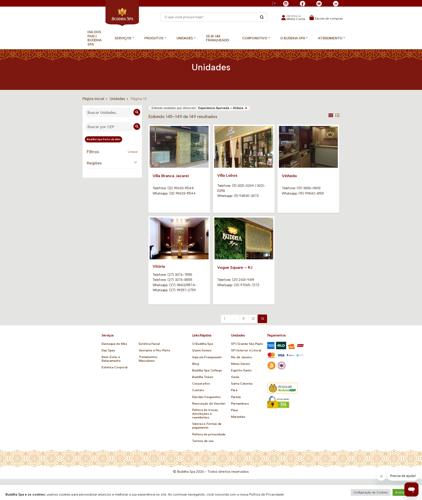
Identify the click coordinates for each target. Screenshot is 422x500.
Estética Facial (149, 344)
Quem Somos (201, 350)
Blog (195, 364)
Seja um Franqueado (217, 38)
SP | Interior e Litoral (246, 350)
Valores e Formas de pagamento (207, 425)
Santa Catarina (242, 383)
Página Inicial (93, 98)
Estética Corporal (114, 367)
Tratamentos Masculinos (148, 359)
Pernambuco (240, 403)
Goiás (235, 377)
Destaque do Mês (114, 344)
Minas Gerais (240, 364)
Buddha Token (202, 377)
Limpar (133, 152)
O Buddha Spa (202, 344)
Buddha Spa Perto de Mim (103, 139)
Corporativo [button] (254, 38)
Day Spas (108, 350)
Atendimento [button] (330, 38)
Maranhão (238, 417)
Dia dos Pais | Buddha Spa (94, 38)
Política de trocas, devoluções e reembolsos (205, 413)
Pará (234, 390)
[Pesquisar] (261, 17)
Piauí (234, 410)
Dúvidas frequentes (206, 397)
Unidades (117, 98)
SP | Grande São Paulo (247, 344)
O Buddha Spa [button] (292, 38)
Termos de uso (203, 441)
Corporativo (201, 383)
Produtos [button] (154, 38)
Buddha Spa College (207, 370)
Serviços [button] (123, 38)
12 (253, 319)
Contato (198, 390)
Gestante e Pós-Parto (154, 350)
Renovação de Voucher (209, 403)
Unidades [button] (184, 38)
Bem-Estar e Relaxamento (111, 359)
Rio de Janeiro (241, 357)
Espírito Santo (241, 370)
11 (243, 319)
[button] (293, 19)
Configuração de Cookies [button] (370, 492)
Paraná (236, 397)
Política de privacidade (209, 434)
